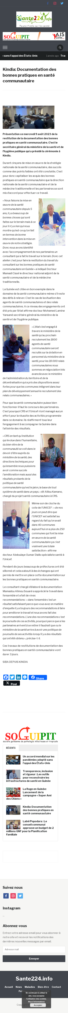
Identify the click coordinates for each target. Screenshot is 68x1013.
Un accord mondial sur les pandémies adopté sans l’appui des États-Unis (38, 760)
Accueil (9, 987)
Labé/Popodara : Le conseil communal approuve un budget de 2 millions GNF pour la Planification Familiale (30, 828)
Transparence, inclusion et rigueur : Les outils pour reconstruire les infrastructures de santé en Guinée (29, 776)
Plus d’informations (36, 1001)
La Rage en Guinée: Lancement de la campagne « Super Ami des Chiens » (28, 794)
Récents (11, 748)
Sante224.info (34, 978)
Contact (56, 987)
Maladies (30, 987)
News (19, 987)
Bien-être (43, 987)
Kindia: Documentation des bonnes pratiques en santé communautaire (38, 810)
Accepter (38, 1005)
